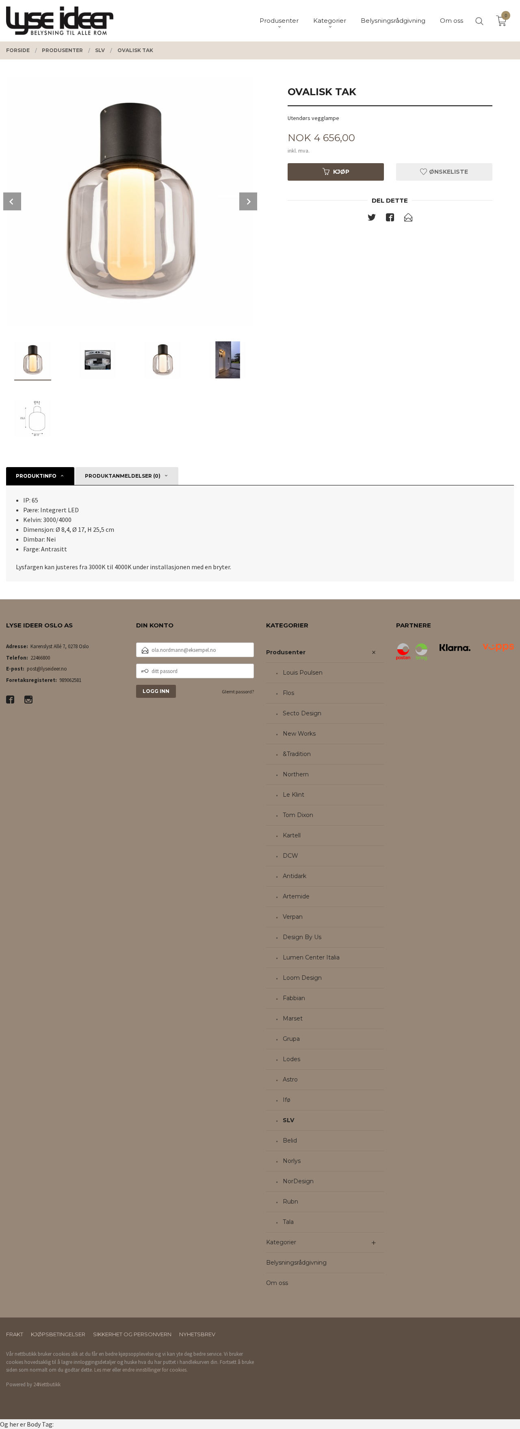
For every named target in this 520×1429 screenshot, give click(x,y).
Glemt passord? (238, 691)
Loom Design (302, 977)
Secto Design (302, 713)
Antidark (294, 876)
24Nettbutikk (47, 1384)
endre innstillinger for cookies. (155, 1369)
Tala (288, 1222)
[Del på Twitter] (371, 219)
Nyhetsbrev (197, 1334)
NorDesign (298, 1181)
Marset (293, 1018)
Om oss (277, 1283)
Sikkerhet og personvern (132, 1334)
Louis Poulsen (303, 672)
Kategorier (281, 1242)
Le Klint (293, 794)
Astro (290, 1079)
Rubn (290, 1201)
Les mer (102, 1369)
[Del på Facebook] (390, 219)
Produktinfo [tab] (36, 476)
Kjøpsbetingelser (58, 1334)
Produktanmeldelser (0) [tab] (122, 476)
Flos (288, 693)
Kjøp (341, 171)
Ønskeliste (447, 171)
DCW (290, 855)
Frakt (14, 1334)
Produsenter (286, 652)
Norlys (292, 1161)
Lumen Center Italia (311, 957)
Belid (290, 1140)
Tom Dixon (298, 815)
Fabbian (294, 998)
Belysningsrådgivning (296, 1262)
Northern (296, 774)
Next (248, 201)
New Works (299, 733)
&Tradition (297, 754)
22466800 (40, 657)
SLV (288, 1120)
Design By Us (302, 937)
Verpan (293, 916)
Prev (12, 201)
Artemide (296, 896)
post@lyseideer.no (47, 668)
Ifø (286, 1099)
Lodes (291, 1059)
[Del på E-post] (408, 219)
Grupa (291, 1038)
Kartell (292, 835)
